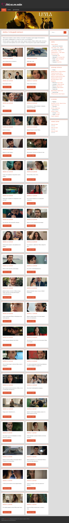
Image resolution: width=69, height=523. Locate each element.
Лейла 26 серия (8, 219)
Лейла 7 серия (31, 433)
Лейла (3, 9)
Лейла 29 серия (32, 171)
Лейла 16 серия (8, 337)
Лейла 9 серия (31, 409)
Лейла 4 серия (7, 480)
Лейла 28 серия (8, 195)
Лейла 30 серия (8, 171)
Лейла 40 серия (8, 58)
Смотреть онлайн (7, 64)
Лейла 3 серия (31, 480)
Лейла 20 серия (8, 288)
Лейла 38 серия (8, 80)
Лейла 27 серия (32, 195)
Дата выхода (16, 9)
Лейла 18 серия (8, 313)
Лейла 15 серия (32, 337)
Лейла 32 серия (8, 149)
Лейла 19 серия (32, 288)
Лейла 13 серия (32, 361)
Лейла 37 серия (32, 80)
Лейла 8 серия (7, 433)
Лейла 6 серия (7, 456)
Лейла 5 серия (31, 456)
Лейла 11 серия (32, 385)
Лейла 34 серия (8, 127)
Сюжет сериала (54, 44)
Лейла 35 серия (32, 103)
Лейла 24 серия (8, 242)
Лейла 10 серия (8, 409)
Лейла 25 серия (32, 219)
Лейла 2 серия (7, 504)
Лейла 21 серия (32, 265)
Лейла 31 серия (32, 149)
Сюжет (9, 9)
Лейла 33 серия (32, 127)
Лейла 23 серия (32, 242)
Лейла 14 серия (8, 361)
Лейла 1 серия (31, 504)
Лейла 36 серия (8, 103)
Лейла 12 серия (8, 385)
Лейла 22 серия (8, 265)
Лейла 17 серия (32, 313)
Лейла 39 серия (32, 58)
